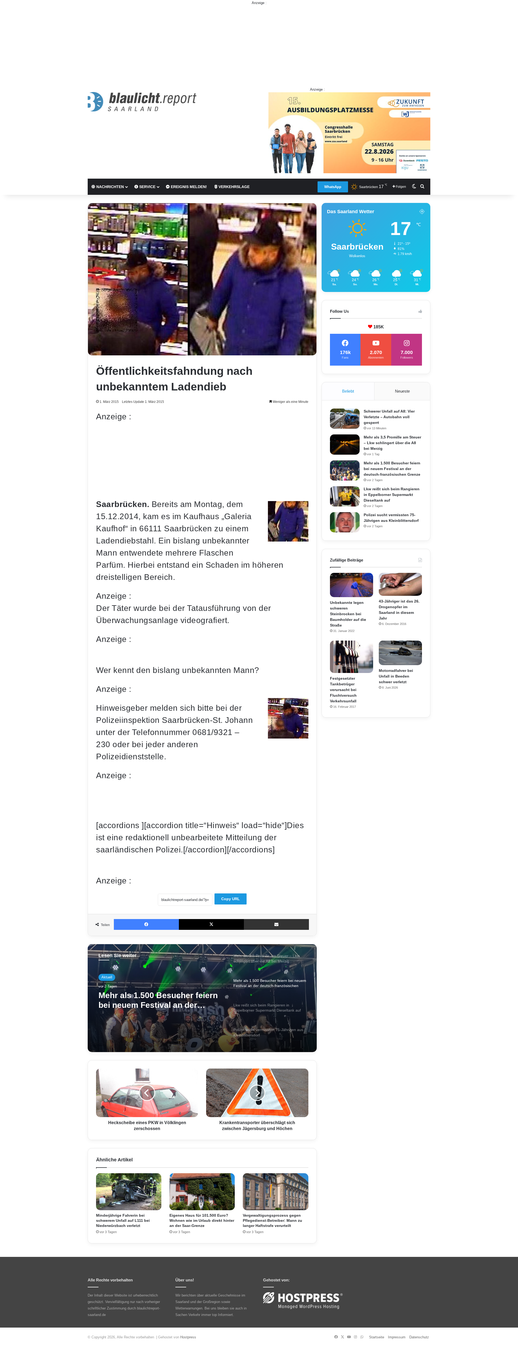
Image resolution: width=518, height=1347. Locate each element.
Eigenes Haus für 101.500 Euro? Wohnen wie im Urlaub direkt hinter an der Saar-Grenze (201, 1220)
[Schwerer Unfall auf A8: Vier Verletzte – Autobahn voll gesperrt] (345, 419)
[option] (202, 998)
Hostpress (188, 1337)
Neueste (402, 391)
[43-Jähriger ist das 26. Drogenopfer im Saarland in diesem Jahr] (400, 584)
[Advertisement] (259, 43)
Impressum (396, 1337)
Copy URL (230, 899)
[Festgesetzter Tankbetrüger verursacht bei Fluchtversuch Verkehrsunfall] (351, 657)
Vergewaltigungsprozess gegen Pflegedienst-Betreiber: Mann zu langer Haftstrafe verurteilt (272, 1220)
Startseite (376, 1337)
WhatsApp (332, 187)
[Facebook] (146, 924)
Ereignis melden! (188, 187)
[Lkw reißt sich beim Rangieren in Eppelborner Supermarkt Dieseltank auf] (345, 496)
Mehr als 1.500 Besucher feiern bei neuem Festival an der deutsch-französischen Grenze (392, 469)
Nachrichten (109, 187)
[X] (211, 924)
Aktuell (106, 978)
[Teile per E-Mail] (276, 924)
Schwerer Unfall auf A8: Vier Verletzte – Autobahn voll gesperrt (389, 417)
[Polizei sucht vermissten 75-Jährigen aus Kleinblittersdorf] (345, 522)
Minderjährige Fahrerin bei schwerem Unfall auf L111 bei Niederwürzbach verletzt (123, 1220)
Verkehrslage (233, 187)
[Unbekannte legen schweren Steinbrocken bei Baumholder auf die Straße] (351, 585)
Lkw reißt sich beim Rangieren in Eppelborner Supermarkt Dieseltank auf (156, 1003)
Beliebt (348, 391)
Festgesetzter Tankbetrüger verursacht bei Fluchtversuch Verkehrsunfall (343, 689)
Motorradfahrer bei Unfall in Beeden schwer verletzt (396, 676)
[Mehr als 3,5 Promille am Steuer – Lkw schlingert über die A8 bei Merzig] (345, 444)
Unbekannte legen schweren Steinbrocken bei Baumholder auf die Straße (348, 613)
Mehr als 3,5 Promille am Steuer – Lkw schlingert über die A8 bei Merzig (392, 443)
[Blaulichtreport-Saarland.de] (142, 101)
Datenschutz (419, 1337)
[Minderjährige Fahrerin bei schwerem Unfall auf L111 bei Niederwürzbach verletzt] (128, 1191)
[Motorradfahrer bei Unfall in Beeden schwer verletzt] (400, 653)
